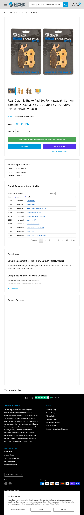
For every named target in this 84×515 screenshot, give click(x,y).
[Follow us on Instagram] (10, 483)
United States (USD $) (12, 474)
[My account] (73, 4)
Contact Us (8, 452)
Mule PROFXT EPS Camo (35, 228)
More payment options (59, 151)
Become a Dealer (10, 461)
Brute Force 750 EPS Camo (36, 216)
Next (73, 240)
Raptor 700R (31, 204)
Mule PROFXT (31, 220)
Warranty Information (11, 458)
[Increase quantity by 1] (29, 131)
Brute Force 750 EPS (34, 212)
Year (9, 197)
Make (19, 197)
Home (6, 13)
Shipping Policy (51, 409)
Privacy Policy (54, 504)
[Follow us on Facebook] (5, 483)
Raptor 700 (31, 201)
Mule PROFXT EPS (33, 224)
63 (67, 240)
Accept (40, 509)
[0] (77, 4)
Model (29, 197)
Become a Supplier (10, 465)
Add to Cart (24, 146)
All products (13, 13)
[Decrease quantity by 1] (18, 131)
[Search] (65, 4)
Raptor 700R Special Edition (36, 208)
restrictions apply (59, 139)
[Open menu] (5, 4)
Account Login (9, 455)
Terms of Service (51, 419)
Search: (52, 193)
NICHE (10, 116)
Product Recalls (51, 426)
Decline (63, 509)
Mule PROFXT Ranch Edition (36, 235)
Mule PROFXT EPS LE (34, 231)
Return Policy (50, 413)
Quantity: (11, 131)
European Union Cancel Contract (57, 429)
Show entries (15, 193)
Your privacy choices (53, 422)
